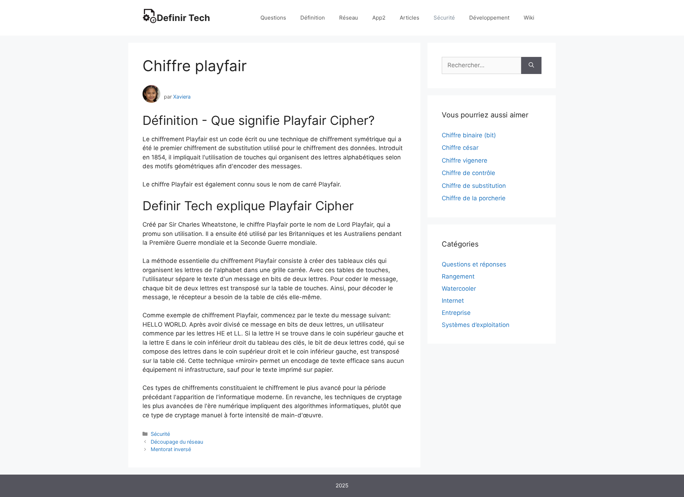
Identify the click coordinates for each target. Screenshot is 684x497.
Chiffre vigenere (464, 160)
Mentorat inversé (171, 449)
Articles (409, 17)
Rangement (458, 276)
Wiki (529, 17)
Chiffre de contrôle (468, 172)
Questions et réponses (474, 264)
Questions (273, 17)
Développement (489, 17)
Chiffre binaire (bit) (469, 135)
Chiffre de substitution (474, 185)
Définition (312, 17)
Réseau (348, 17)
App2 (378, 17)
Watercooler (459, 288)
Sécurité (444, 17)
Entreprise (456, 312)
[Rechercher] (531, 65)
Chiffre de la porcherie (474, 198)
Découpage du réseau (177, 442)
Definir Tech (183, 17)
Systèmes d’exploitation (475, 324)
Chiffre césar (460, 147)
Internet (453, 300)
